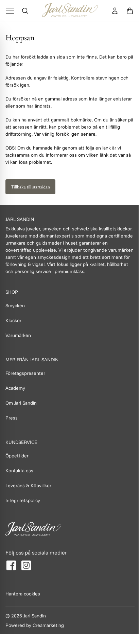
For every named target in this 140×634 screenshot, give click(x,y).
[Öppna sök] (25, 10)
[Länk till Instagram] (26, 565)
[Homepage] (70, 11)
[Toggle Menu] (10, 10)
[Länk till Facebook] (11, 565)
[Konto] (114, 10)
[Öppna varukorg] (129, 10)
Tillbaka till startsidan (30, 187)
